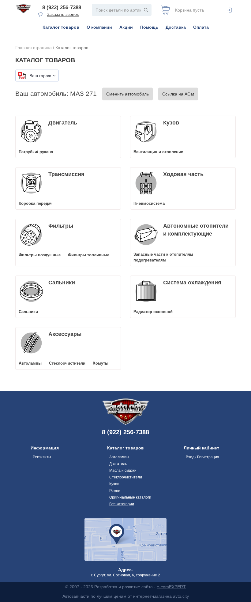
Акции (126, 27)
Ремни (114, 490)
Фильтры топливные (88, 255)
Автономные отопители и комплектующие (196, 230)
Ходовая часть (183, 174)
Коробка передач (36, 203)
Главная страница (33, 47)
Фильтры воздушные (40, 255)
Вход (229, 10)
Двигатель (62, 123)
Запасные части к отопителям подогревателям (163, 257)
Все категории (121, 504)
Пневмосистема (149, 203)
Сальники (61, 282)
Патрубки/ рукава (36, 152)
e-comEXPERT (171, 586)
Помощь (149, 27)
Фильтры (60, 226)
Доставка (176, 27)
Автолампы (30, 363)
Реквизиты (42, 457)
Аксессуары (64, 334)
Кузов (171, 123)
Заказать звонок (63, 14)
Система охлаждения (192, 282)
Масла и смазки (123, 470)
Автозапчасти (75, 596)
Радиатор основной (153, 311)
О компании (99, 27)
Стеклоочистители (67, 363)
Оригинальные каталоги (130, 497)
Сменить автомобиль (127, 94)
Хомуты (100, 363)
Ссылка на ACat (178, 94)
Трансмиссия (66, 174)
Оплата (201, 27)
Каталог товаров (61, 27)
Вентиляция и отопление (158, 152)
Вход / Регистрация (202, 457)
